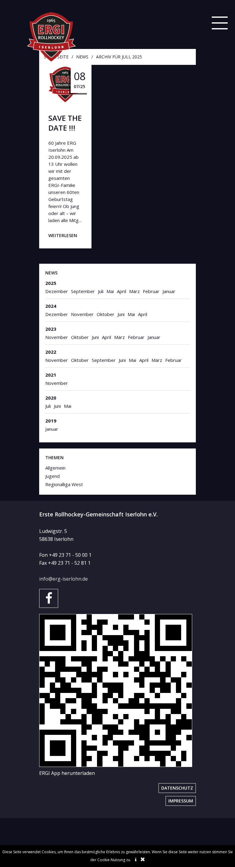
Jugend (52, 476)
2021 (50, 375)
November (82, 314)
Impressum (180, 801)
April (121, 291)
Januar (168, 291)
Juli (100, 291)
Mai (110, 291)
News (51, 273)
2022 (50, 352)
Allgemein (55, 468)
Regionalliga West (64, 484)
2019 (50, 421)
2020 (50, 398)
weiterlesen (62, 235)
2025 (50, 283)
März (134, 291)
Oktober (105, 314)
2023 (50, 329)
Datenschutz (177, 788)
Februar (151, 291)
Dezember (56, 291)
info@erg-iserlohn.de (63, 578)
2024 (50, 306)
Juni (121, 314)
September (83, 291)
